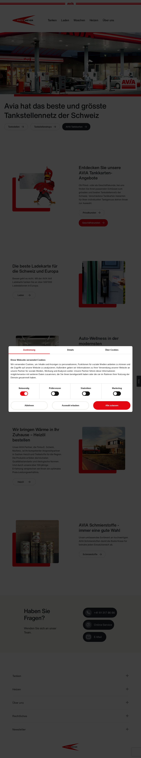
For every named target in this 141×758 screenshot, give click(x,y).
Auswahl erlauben (70, 405)
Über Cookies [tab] (111, 350)
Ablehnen (29, 405)
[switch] (55, 393)
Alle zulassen (111, 405)
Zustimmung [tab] (29, 350)
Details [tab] (70, 350)
